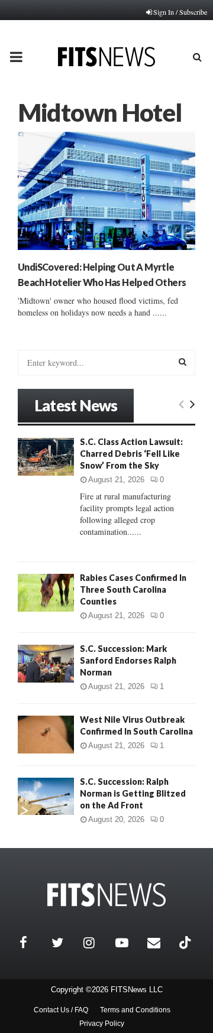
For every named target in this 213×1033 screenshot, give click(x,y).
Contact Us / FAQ (61, 1010)
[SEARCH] (182, 361)
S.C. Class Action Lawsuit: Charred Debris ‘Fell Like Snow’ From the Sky (131, 453)
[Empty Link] (181, 403)
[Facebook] (33, 943)
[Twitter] (64, 943)
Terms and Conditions (135, 1010)
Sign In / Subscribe (180, 12)
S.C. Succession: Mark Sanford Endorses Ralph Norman (128, 660)
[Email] (160, 943)
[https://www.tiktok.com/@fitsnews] (186, 943)
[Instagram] (96, 943)
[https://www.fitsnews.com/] (106, 895)
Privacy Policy (101, 1023)
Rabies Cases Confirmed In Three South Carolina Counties (133, 589)
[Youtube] (128, 943)
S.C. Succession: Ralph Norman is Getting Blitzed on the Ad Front (133, 793)
